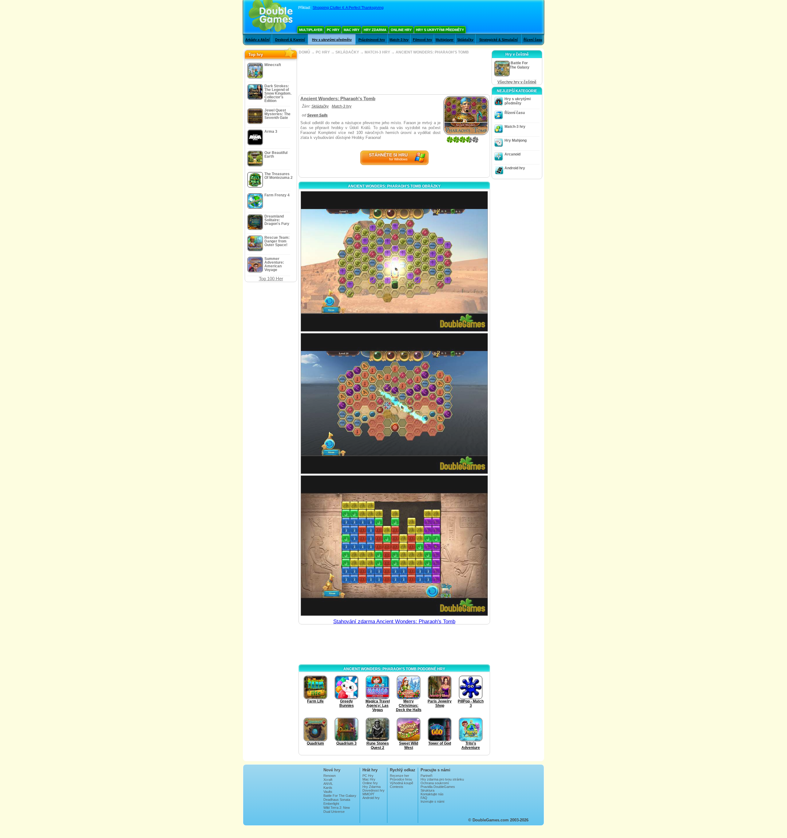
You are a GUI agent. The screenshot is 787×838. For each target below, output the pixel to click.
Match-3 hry (399, 39)
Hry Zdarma (375, 30)
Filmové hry (422, 39)
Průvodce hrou (401, 779)
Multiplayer (310, 30)
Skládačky (465, 39)
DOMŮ (304, 52)
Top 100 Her (271, 278)
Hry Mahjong (515, 140)
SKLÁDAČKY (347, 52)
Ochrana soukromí (435, 783)
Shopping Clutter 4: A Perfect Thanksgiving (348, 8)
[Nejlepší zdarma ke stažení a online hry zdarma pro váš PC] (271, 17)
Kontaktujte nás (432, 794)
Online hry (401, 30)
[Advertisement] (394, 74)
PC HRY (323, 52)
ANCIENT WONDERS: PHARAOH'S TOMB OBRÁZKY (394, 186)
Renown (329, 775)
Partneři (426, 775)
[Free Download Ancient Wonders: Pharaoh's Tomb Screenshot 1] (394, 261)
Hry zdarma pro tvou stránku (442, 779)
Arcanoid (512, 154)
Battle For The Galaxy (339, 795)
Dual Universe (334, 811)
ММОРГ (368, 794)
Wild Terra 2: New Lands (336, 809)
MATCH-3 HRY (377, 52)
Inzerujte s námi (432, 801)
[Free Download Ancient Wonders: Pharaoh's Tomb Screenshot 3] (394, 545)
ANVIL (328, 783)
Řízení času (533, 39)
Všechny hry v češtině (516, 82)
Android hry (514, 168)
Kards (327, 787)
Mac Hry (351, 30)
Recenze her (399, 775)
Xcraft (327, 779)
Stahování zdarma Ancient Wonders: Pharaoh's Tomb (394, 621)
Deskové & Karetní (290, 39)
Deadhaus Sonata (336, 799)
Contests (396, 787)
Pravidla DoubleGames (438, 787)
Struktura (427, 790)
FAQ (424, 798)
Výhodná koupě (401, 783)
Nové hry (331, 770)
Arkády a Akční (257, 39)
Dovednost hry (373, 790)
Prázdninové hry (371, 39)
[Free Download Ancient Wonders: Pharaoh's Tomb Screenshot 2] (394, 403)
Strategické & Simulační (498, 39)
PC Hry (333, 30)
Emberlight (331, 803)
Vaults (327, 791)
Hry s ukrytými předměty (440, 30)
